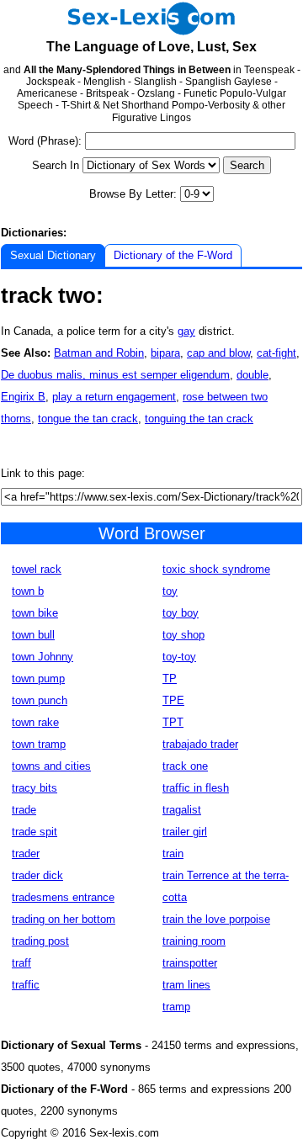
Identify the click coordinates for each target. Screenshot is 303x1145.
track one (185, 766)
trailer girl (184, 831)
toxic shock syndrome (216, 569)
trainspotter (189, 963)
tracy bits (34, 788)
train (172, 853)
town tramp (39, 744)
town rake (35, 722)
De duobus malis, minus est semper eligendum (115, 374)
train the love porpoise (216, 919)
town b (28, 591)
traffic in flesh (195, 788)
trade (24, 809)
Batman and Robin (99, 353)
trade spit (34, 831)
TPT (172, 722)
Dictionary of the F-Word (173, 255)
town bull (33, 634)
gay (186, 331)
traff (21, 963)
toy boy (180, 613)
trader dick (37, 875)
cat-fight (276, 353)
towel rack (36, 569)
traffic (26, 984)
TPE (173, 700)
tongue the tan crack (88, 418)
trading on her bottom (63, 919)
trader (26, 853)
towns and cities (51, 766)
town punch (39, 700)
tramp (176, 1006)
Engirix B (23, 396)
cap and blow (218, 353)
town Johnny (42, 656)
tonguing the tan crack (199, 418)
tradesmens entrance (63, 897)
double (252, 374)
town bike (35, 613)
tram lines (186, 984)
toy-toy (179, 656)
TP (169, 678)
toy (170, 591)
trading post (40, 941)
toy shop (183, 634)
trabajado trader (200, 744)
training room (194, 941)
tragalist (181, 809)
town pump (38, 678)
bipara (165, 353)
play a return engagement (114, 396)
